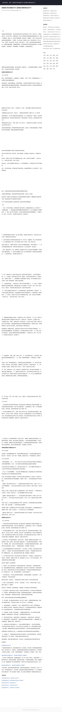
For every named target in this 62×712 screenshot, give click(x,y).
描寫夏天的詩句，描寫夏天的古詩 (50, 10)
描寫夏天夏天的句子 (6, 645)
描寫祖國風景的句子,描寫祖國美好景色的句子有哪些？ (13, 680)
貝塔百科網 (4, 2)
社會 (44, 55)
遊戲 (57, 58)
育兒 (44, 63)
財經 (54, 60)
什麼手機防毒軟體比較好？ (48, 46)
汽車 (47, 60)
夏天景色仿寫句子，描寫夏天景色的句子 (10, 685)
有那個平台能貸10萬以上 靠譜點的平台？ (51, 43)
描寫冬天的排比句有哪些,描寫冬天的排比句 (52, 39)
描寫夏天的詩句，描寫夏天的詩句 (50, 13)
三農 (51, 66)
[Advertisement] (22, 20)
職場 (57, 63)
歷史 (44, 66)
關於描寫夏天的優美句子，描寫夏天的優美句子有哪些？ (14, 655)
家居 (51, 60)
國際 (57, 66)
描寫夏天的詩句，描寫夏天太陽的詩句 (51, 15)
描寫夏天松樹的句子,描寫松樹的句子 (9, 682)
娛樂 (44, 58)
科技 (57, 55)
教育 (10, 2)
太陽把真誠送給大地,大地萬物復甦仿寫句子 (52, 34)
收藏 (51, 63)
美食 (44, 60)
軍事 (44, 68)
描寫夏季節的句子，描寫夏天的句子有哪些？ (11, 687)
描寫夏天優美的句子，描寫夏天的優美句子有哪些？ (13, 665)
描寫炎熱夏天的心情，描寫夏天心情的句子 (10, 678)
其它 (54, 68)
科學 (47, 63)
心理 (47, 58)
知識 (51, 68)
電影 (47, 68)
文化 (51, 55)
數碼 (51, 58)
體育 (47, 66)
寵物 (54, 63)
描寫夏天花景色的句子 (47, 20)
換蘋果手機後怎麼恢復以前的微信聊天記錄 (51, 41)
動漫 (54, 66)
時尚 (54, 58)
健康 (54, 55)
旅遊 (57, 60)
